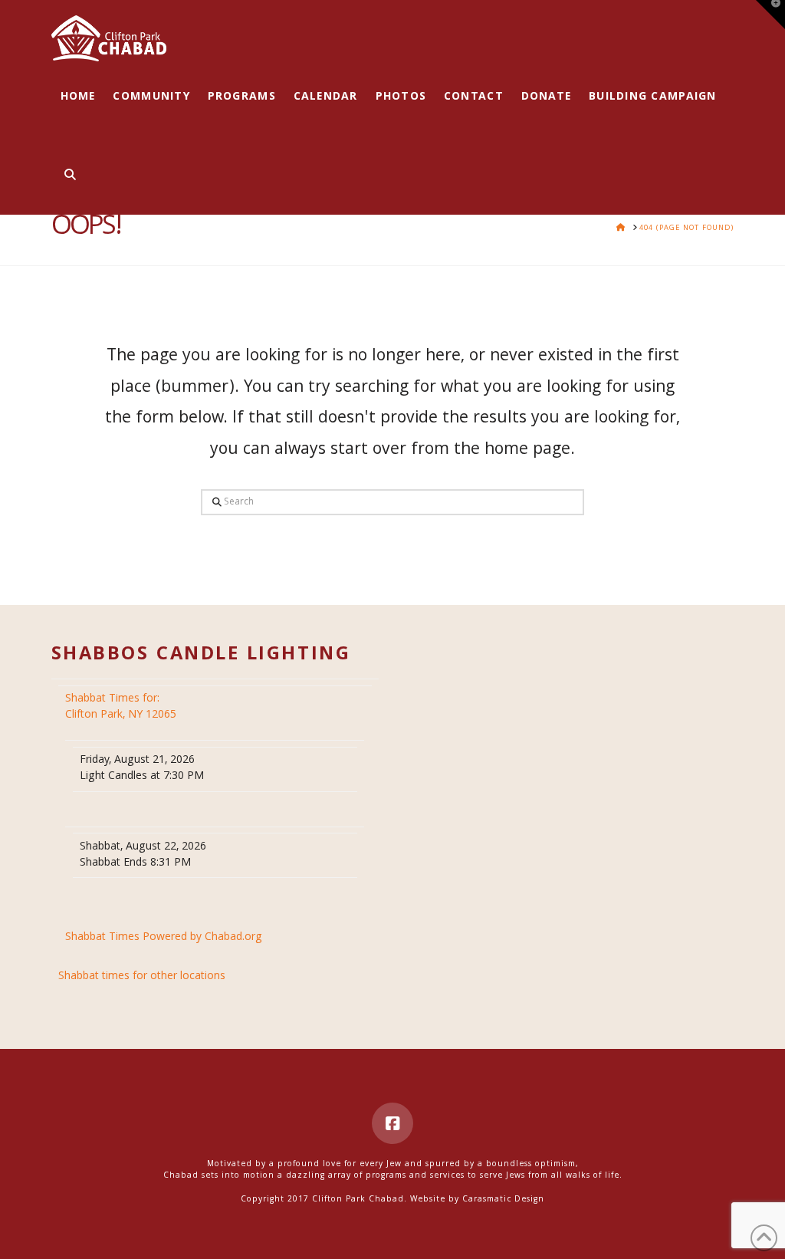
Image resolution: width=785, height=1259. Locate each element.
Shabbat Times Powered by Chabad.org (163, 938)
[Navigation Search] (65, 176)
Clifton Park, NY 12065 (122, 707)
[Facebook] (392, 1123)
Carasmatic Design (503, 1200)
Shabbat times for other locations (141, 977)
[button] (770, 14)
